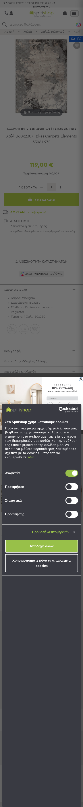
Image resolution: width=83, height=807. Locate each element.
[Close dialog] (81, 379)
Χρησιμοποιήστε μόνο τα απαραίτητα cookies (41, 563)
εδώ (31, 457)
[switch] (71, 486)
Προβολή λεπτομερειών (50, 532)
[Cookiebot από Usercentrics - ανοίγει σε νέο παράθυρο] (59, 410)
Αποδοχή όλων (42, 546)
